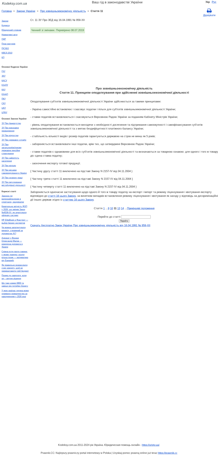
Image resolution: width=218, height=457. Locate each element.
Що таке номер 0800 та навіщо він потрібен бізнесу (15, 284)
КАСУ (4, 80)
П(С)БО (5, 48)
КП (3, 57)
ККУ (3, 89)
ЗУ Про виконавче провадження (10, 129)
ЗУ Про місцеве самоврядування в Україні (14, 171)
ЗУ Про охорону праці (12, 178)
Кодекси (6, 25)
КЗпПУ (5, 85)
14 (122, 208)
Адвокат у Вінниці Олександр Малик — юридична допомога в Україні (12, 242)
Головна (7, 11)
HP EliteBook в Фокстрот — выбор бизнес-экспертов (15, 221)
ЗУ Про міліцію (9, 165)
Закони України (25, 11)
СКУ (4, 103)
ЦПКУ (4, 112)
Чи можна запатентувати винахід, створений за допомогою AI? (14, 230)
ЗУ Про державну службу (14, 140)
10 (111, 208)
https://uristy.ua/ (150, 445)
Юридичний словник (11, 30)
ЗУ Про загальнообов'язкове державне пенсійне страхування (11, 149)
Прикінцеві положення (140, 208)
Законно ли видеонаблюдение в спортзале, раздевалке (13, 199)
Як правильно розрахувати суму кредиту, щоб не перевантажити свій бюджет (15, 268)
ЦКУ (4, 108)
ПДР (4, 39)
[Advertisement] (124, 61)
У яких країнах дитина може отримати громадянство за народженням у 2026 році (15, 293)
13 (118, 208)
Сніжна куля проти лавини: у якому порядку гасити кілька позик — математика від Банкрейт (15, 256)
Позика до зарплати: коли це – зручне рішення (14, 277)
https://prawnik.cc (167, 453)
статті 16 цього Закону (62, 195)
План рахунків (8, 44)
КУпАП (5, 94)
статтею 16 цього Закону (78, 199)
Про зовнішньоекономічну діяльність (63, 11)
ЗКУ (3, 76)
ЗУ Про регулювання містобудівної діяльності (13, 183)
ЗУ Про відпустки (10, 135)
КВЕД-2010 (7, 53)
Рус (214, 2)
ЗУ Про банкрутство (11, 123)
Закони (5, 21)
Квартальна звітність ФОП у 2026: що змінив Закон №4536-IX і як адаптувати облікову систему (14, 211)
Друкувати (209, 15)
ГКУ (3, 71)
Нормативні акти (9, 34)
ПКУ (4, 99)
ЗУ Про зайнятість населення (10, 159)
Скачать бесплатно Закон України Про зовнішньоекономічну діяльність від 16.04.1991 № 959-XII (90, 225)
